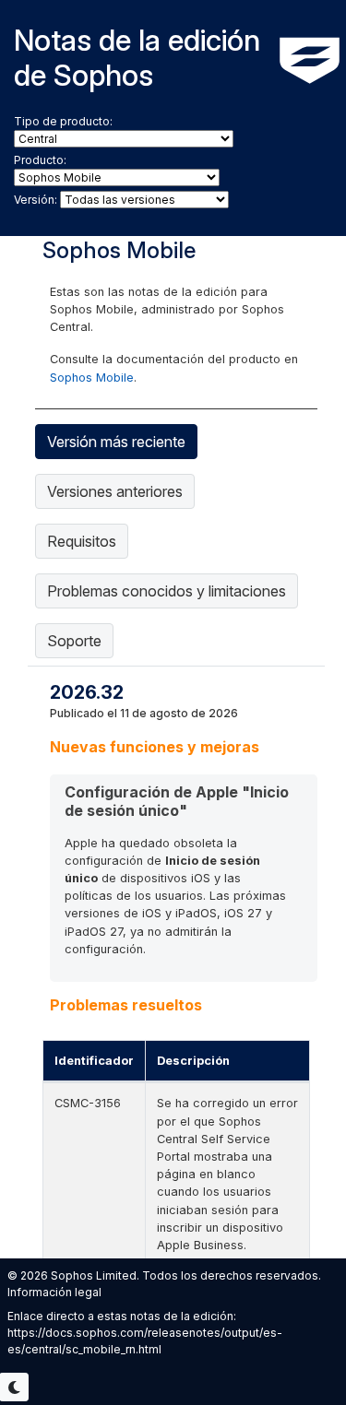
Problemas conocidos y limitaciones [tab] (166, 591)
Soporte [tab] (74, 641)
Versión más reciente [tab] (116, 441)
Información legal (54, 1292)
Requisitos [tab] (81, 541)
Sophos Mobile (92, 377)
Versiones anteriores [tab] (115, 491)
